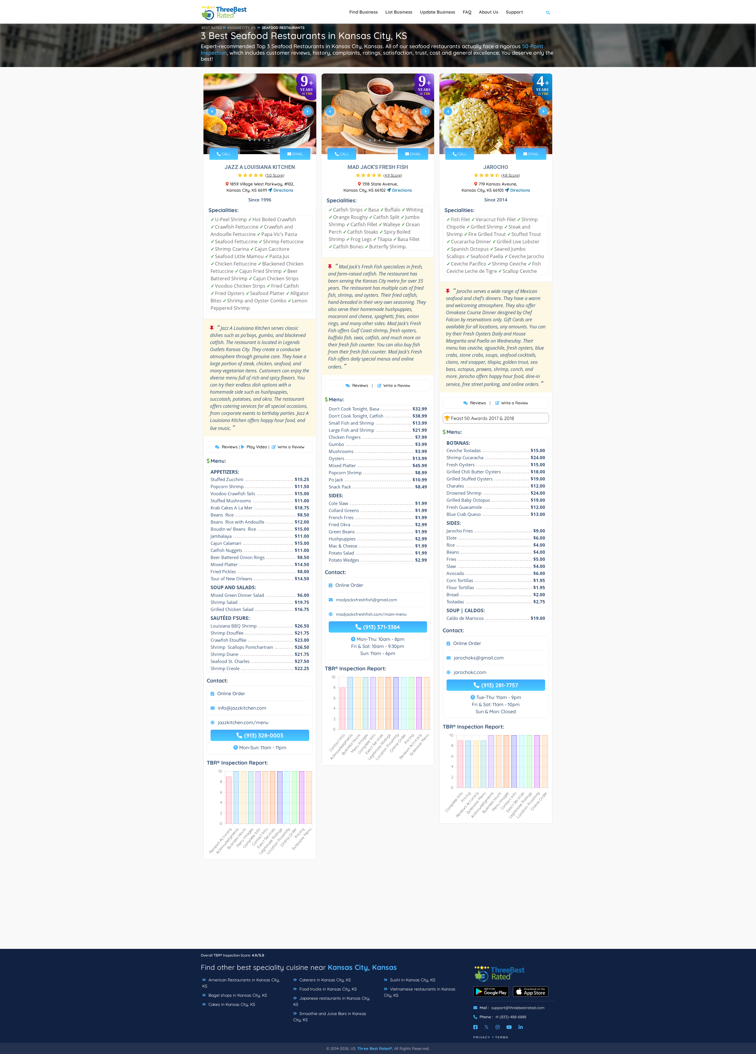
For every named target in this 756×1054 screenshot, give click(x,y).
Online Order (231, 693)
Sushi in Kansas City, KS (412, 980)
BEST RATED (211, 27)
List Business (398, 12)
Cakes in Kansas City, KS (231, 1004)
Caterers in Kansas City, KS (324, 980)
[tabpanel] (259, 114)
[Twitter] (486, 1027)
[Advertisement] (378, 907)
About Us (488, 12)
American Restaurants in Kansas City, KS (241, 983)
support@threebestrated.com (518, 1007)
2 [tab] (254, 140)
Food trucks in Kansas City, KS (327, 989)
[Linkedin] (521, 1027)
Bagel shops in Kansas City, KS (237, 995)
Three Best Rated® (374, 1048)
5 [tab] (269, 140)
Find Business (363, 12)
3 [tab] (259, 140)
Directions (282, 190)
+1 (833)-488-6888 (510, 1016)
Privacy (482, 1037)
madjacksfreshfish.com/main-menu (371, 614)
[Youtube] (509, 1027)
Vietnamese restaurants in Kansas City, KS (419, 992)
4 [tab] (264, 140)
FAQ (467, 12)
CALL (226, 153)
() (274, 175)
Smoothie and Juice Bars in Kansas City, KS (329, 1016)
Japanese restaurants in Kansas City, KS (331, 1001)
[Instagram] (498, 1027)
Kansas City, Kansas (362, 967)
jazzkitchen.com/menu (243, 722)
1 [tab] (250, 140)
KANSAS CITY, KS (241, 27)
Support (514, 12)
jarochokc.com (470, 672)
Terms (502, 1037)
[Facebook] (475, 1027)
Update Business (437, 12)
